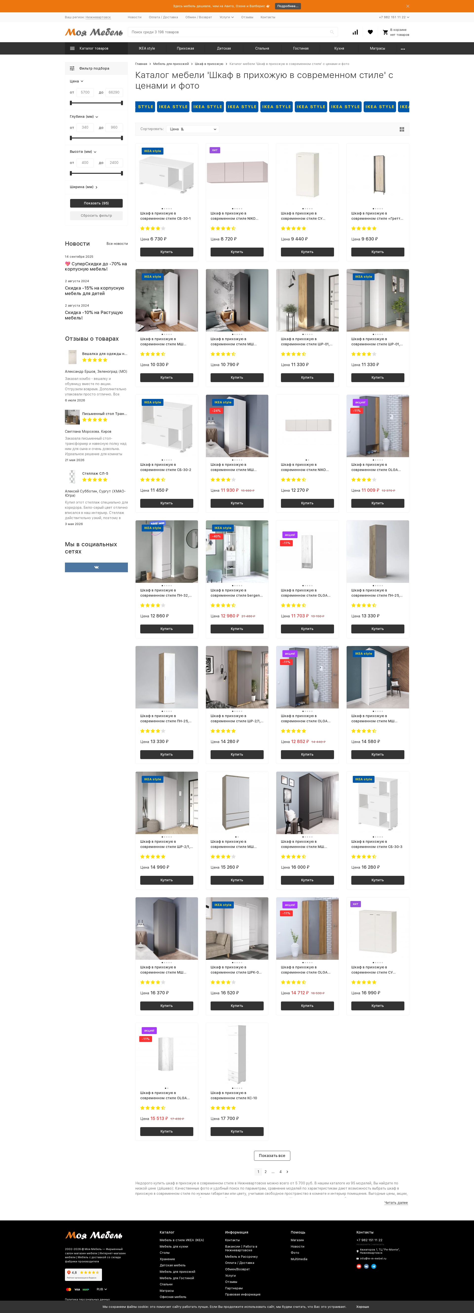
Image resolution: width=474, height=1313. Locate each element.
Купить (166, 252)
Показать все (272, 1155)
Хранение (167, 1259)
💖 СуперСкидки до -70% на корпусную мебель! (96, 266)
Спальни (166, 1284)
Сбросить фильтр (96, 215)
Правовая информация (242, 1294)
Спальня (262, 48)
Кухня (339, 48)
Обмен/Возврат (237, 1269)
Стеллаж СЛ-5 (95, 473)
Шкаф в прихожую (209, 64)
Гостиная (301, 48)
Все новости (117, 244)
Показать (92, 203)
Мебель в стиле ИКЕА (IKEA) (182, 1240)
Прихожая (185, 48)
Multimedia (299, 1259)
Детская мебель (173, 1265)
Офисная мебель (173, 1297)
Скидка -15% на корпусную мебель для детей (94, 290)
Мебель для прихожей (171, 64)
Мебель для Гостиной (177, 1278)
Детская (224, 48)
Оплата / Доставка (163, 17)
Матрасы (377, 48)
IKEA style (147, 48)
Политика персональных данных (87, 1299)
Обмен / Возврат (198, 17)
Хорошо (362, 1307)
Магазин (297, 1240)
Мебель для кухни (174, 1246)
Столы (165, 1252)
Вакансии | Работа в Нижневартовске (241, 1248)
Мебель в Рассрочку (241, 1256)
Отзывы (247, 17)
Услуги (230, 1275)
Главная (141, 64)
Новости (134, 17)
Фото (295, 1252)
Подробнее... (287, 6)
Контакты (268, 17)
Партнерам (234, 1288)
